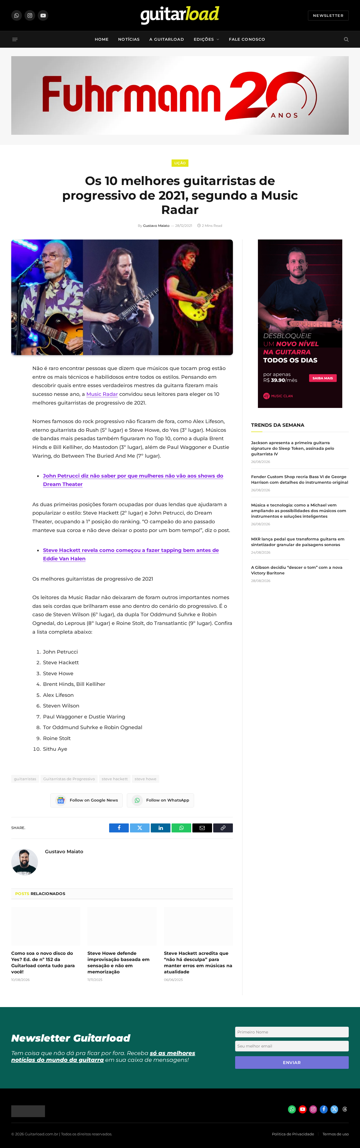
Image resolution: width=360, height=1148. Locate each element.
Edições (204, 39)
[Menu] (14, 39)
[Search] (346, 39)
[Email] (16, 411)
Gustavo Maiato (156, 225)
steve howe (145, 779)
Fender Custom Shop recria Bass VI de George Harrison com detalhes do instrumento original (299, 479)
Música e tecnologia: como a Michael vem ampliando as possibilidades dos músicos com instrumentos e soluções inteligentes (298, 511)
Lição (180, 163)
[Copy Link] (16, 440)
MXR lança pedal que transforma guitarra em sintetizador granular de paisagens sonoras (298, 542)
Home (102, 39)
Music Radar (102, 394)
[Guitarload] (180, 15)
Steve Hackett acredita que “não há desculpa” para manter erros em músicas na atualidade (198, 962)
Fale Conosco (247, 39)
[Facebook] (16, 383)
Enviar (292, 1062)
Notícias (129, 39)
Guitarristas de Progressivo (69, 779)
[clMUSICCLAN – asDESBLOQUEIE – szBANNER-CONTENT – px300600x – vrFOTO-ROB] (300, 406)
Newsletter (328, 15)
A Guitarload (166, 39)
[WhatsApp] (16, 426)
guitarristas (25, 779)
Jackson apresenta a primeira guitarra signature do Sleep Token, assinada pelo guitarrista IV (292, 448)
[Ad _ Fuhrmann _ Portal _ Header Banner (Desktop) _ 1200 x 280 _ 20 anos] (180, 133)
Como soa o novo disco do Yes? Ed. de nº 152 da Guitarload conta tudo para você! (43, 962)
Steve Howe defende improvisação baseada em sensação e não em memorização (118, 962)
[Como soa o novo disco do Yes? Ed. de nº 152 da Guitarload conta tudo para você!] (45, 926)
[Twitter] (16, 397)
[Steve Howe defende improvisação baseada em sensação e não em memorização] (121, 926)
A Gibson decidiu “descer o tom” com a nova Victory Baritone (297, 570)
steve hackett (115, 779)
